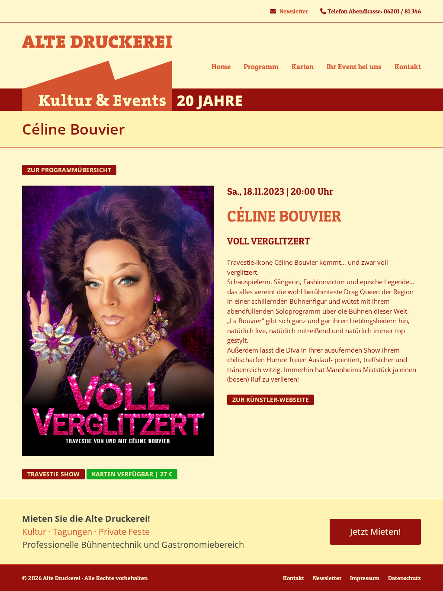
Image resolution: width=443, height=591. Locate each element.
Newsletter (293, 11)
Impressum (364, 577)
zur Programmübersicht (69, 170)
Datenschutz (404, 577)
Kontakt (293, 577)
